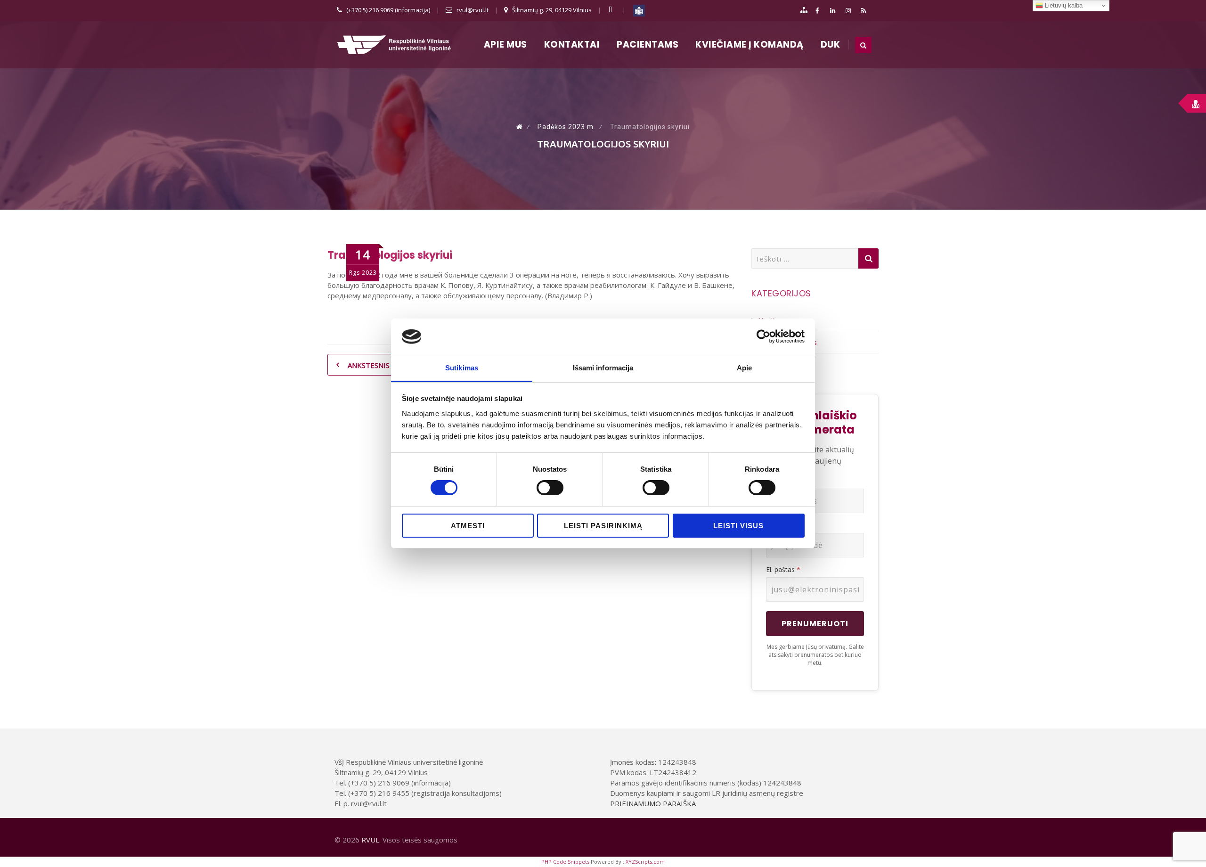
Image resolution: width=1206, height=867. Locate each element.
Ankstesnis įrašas (381, 365)
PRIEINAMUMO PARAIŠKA (653, 803)
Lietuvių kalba (1063, 5)
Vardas (776, 480)
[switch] (550, 487)
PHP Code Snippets (565, 861)
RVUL (370, 839)
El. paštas (783, 569)
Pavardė (778, 525)
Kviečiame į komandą (749, 44)
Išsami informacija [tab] (603, 368)
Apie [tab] (744, 368)
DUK (830, 44)
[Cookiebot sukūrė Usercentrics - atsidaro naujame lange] (763, 336)
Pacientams (647, 44)
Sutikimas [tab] (461, 368)
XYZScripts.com (645, 861)
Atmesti (468, 526)
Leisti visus (738, 526)
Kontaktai (572, 44)
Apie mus (505, 44)
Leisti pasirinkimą (603, 526)
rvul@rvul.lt (472, 10)
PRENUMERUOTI (815, 623)
